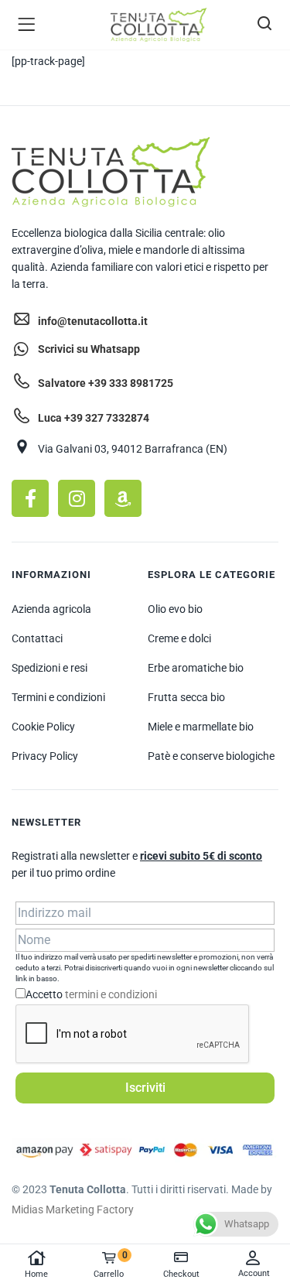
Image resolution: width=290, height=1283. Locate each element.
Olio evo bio (175, 609)
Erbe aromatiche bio (196, 668)
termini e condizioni (111, 994)
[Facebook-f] (30, 498)
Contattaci (37, 638)
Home (36, 1274)
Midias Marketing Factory (73, 1209)
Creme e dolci (179, 638)
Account (254, 1273)
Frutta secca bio (186, 697)
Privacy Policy (45, 756)
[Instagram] (76, 498)
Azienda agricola (51, 609)
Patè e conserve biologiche (211, 756)
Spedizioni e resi (49, 668)
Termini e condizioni (58, 697)
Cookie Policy (43, 726)
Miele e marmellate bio (201, 726)
